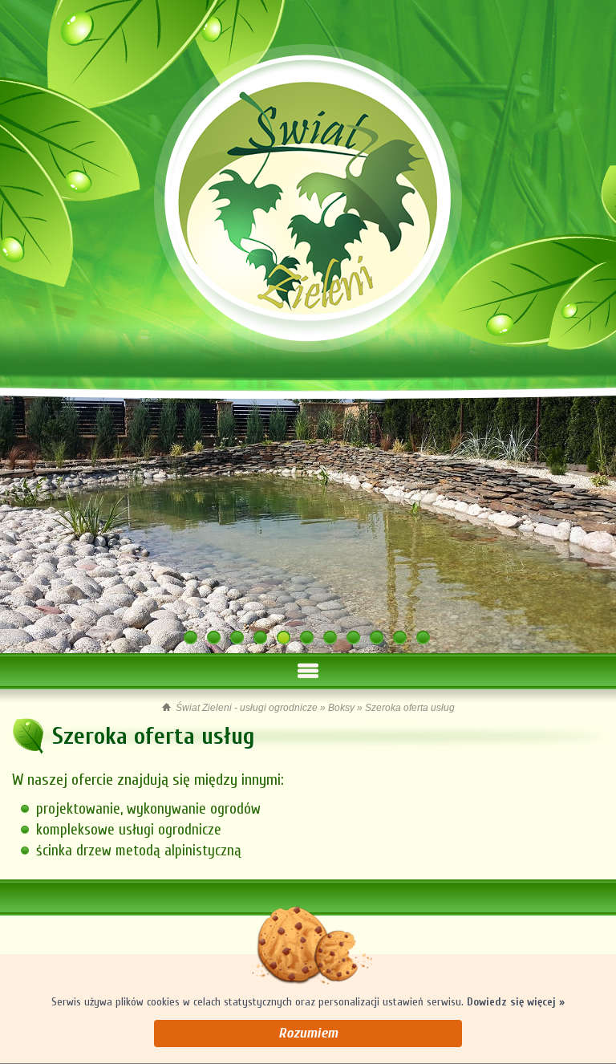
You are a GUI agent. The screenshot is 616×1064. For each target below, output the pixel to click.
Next (588, 513)
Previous (27, 513)
